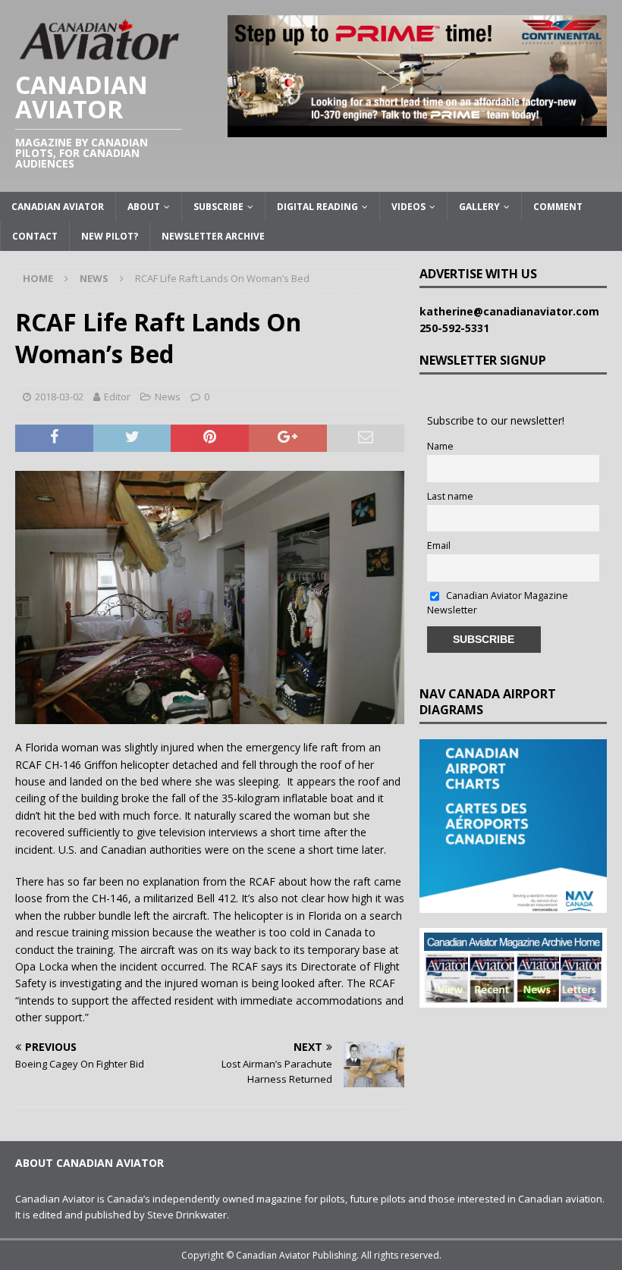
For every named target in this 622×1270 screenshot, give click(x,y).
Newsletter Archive (213, 236)
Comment (558, 206)
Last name (450, 496)
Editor (117, 396)
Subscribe (218, 206)
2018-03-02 (59, 396)
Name (440, 446)
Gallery (479, 206)
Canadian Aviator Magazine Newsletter (497, 602)
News (168, 396)
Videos (408, 206)
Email (439, 545)
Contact (35, 236)
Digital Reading (317, 206)
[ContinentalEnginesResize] (417, 128)
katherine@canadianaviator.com (512, 311)
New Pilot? (109, 236)
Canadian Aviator (57, 206)
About (143, 206)
